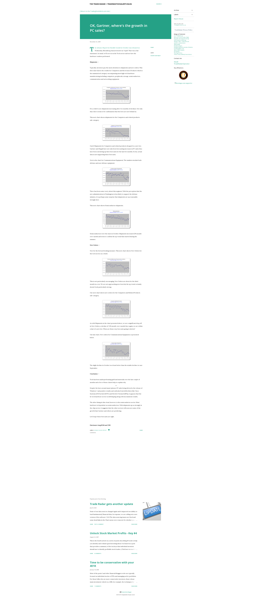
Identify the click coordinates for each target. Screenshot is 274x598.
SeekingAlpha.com (179, 48)
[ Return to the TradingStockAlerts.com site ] (95, 11)
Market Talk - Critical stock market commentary (181, 42)
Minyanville (177, 44)
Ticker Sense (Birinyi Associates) (183, 54)
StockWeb (176, 51)
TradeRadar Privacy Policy (183, 30)
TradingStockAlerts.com (180, 25)
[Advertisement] (114, 480)
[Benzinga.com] (183, 83)
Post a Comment (99, 524)
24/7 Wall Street (178, 36)
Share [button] (152, 47)
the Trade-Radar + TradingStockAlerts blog (111, 4)
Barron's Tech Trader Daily (181, 37)
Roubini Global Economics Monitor (183, 47)
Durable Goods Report (156, 55)
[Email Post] (109, 430)
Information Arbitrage (180, 40)
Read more (134, 524)
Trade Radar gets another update (111, 504)
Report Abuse (178, 19)
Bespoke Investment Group (181, 38)
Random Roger (178, 45)
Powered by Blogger (126, 592)
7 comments (97, 586)
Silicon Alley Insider (179, 50)
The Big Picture (178, 53)
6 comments (97, 553)
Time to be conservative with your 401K (112, 564)
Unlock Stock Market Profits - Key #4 (113, 533)
